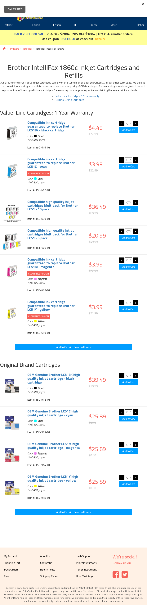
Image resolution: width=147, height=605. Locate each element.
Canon (36, 25)
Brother (7, 25)
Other (140, 25)
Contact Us (46, 563)
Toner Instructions (86, 569)
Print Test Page (84, 576)
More (114, 25)
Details (100, 38)
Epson (57, 25)
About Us (45, 556)
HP (75, 25)
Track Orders (11, 569)
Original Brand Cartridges (70, 100)
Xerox (94, 25)
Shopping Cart (12, 563)
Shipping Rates (49, 576)
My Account (10, 556)
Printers (14, 49)
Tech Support (83, 556)
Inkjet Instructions (86, 563)
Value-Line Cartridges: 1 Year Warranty (77, 96)
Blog (6, 576)
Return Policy (47, 569)
